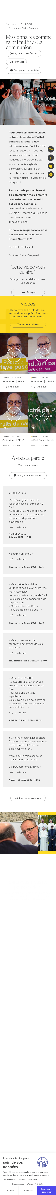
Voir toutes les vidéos (28, 324)
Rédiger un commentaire (26, 70)
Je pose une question (28, 881)
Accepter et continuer (47, 1190)
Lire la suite (14, 387)
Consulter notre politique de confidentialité (20, 1179)
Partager (19, 62)
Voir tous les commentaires (28, 798)
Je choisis (28, 1190)
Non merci (9, 1190)
